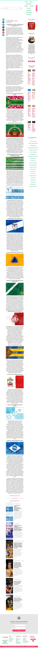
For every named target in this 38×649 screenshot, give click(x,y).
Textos (30, 1)
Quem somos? (29, 3)
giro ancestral (35, 156)
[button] (3, 20)
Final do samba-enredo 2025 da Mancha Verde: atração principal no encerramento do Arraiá (30, 78)
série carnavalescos (33, 175)
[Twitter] (36, 7)
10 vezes (30, 143)
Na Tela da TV (33, 160)
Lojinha (26, 6)
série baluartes (32, 169)
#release (23, 541)
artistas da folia (34, 143)
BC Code (33, 646)
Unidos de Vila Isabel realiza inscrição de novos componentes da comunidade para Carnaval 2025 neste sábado (35, 78)
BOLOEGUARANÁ (33, 145)
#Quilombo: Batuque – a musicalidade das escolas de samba (34, 95)
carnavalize (17, 523)
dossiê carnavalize (33, 154)
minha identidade (33, 158)
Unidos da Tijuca (18, 596)
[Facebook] (36, 6)
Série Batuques (32, 171)
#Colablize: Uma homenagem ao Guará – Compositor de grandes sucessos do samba (30, 96)
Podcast (29, 8)
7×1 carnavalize (33, 141)
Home (26, 1)
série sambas (31, 186)
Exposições (28, 10)
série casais (33, 173)
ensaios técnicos (18, 579)
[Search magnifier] (21, 8)
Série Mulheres (32, 182)
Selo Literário (28, 12)
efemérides (30, 156)
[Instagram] (36, 9)
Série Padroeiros (33, 184)
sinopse (35, 186)
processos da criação (32, 162)
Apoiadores (28, 14)
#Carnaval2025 (10, 20)
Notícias (31, 6)
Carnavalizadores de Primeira (33, 147)
